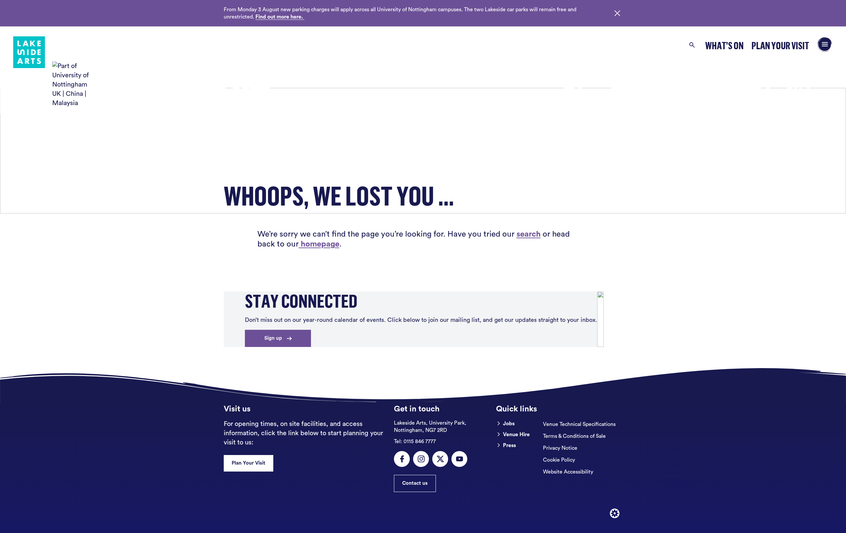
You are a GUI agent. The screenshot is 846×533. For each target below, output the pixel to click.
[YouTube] (459, 459)
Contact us (415, 483)
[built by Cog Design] (615, 513)
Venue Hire (516, 434)
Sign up (273, 338)
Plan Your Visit (780, 45)
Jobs (509, 423)
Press (509, 445)
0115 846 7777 (415, 441)
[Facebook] (402, 459)
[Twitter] (440, 459)
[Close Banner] (617, 13)
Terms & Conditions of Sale (574, 436)
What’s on (724, 45)
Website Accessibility (568, 472)
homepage (319, 244)
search (529, 234)
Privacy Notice (560, 448)
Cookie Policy (559, 460)
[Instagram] (421, 459)
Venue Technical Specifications (579, 424)
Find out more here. (279, 16)
